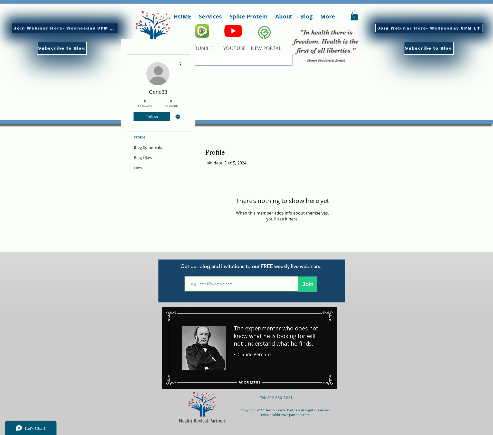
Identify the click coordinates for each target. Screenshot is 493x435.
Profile (139, 137)
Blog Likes (143, 157)
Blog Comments (148, 147)
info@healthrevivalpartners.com (285, 414)
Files (138, 167)
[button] (62, 48)
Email (189, 272)
